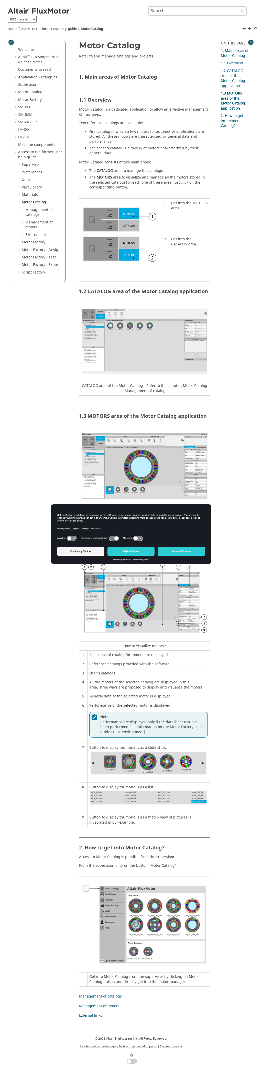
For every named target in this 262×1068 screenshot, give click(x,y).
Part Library (32, 187)
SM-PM (24, 107)
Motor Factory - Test (39, 257)
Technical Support (144, 1046)
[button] (16, 49)
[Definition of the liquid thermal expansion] (245, 29)
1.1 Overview (232, 63)
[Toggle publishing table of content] (11, 42)
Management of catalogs (39, 212)
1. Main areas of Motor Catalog (234, 53)
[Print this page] (256, 29)
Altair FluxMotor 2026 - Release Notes (40, 59)
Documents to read (34, 69)
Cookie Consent (171, 1046)
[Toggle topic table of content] (251, 42)
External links (36, 235)
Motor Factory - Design (41, 250)
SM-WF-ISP (27, 122)
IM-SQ (23, 129)
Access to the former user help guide (49, 29)
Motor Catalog (92, 29)
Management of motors (39, 225)
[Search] (241, 11)
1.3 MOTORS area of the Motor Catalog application (233, 101)
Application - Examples (37, 77)
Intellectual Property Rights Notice (104, 1046)
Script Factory (33, 272)
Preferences (32, 172)
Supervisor (27, 84)
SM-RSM (25, 114)
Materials (30, 194)
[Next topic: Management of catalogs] (250, 29)
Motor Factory (30, 99)
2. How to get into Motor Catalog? (232, 120)
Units (26, 179)
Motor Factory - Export (41, 264)
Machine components (36, 144)
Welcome (26, 49)
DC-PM (24, 137)
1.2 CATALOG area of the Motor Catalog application (233, 78)
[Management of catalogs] (250, 29)
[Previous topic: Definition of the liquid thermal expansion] (245, 29)
